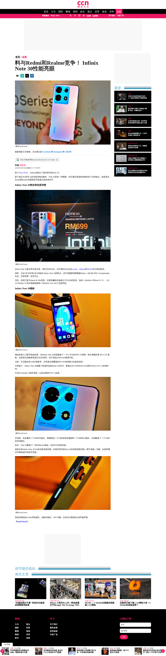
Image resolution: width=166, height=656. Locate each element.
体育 (97, 11)
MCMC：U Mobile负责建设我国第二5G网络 (99, 604)
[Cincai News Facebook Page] (75, 16)
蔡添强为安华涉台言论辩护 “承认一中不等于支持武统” (152, 652)
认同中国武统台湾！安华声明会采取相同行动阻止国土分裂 (137, 122)
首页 (46, 11)
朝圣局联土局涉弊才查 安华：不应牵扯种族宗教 (86, 651)
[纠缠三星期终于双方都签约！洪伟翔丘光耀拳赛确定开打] (121, 158)
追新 (119, 11)
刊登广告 (120, 16)
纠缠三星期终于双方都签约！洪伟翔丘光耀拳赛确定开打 (137, 159)
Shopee (82, 269)
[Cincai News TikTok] (84, 16)
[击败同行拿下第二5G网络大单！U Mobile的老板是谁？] (135, 588)
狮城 (68, 11)
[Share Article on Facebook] (32, 77)
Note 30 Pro (23, 173)
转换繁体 (45, 16)
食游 (104, 11)
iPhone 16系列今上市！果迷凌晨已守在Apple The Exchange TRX (64, 604)
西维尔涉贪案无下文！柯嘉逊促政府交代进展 (137, 146)
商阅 (75, 11)
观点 (89, 11)
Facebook (47, 152)
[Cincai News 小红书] (88, 16)
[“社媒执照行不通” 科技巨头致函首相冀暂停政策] (30, 588)
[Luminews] (95, 16)
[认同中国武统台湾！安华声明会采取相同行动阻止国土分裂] (121, 121)
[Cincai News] (82, 7)
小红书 (68, 152)
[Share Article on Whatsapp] (22, 77)
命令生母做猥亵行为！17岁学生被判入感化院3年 (137, 134)
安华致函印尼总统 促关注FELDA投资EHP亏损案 (53, 651)
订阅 (123, 637)
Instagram (58, 152)
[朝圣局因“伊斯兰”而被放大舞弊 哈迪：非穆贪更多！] (121, 108)
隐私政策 (54, 628)
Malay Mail (55, 16)
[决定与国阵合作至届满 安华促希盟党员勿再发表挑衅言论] (121, 170)
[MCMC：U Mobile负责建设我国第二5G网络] (100, 588)
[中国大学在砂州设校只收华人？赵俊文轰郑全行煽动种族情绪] (121, 96)
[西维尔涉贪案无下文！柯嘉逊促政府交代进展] (121, 146)
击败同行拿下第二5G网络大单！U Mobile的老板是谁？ (135, 604)
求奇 (111, 11)
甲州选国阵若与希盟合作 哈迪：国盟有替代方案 (19, 651)
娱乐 (82, 11)
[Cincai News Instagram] (79, 16)
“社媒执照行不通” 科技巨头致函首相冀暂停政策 (29, 604)
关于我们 (112, 16)
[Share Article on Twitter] (27, 77)
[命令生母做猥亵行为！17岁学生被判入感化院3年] (121, 133)
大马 (53, 11)
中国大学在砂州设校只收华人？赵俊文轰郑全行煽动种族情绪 (137, 98)
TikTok (89, 269)
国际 (60, 11)
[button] (57, 160)
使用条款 (54, 631)
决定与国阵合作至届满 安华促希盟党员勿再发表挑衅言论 (137, 171)
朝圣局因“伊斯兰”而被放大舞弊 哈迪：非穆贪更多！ (137, 109)
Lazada (74, 269)
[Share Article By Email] (17, 77)
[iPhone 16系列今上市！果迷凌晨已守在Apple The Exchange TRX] (65, 588)
